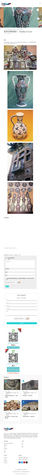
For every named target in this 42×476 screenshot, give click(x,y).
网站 (6, 275)
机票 (4, 446)
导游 (4, 450)
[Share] (38, 10)
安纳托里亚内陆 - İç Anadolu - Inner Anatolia (15, 29)
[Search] (40, 3)
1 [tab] (18, 26)
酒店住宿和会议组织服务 (8, 443)
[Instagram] (27, 462)
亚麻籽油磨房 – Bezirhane (29, 416)
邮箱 (6, 272)
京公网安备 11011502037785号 (22, 469)
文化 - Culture (7, 33)
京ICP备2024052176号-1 (26, 471)
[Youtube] (24, 462)
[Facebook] (19, 462)
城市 (22, 443)
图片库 (5, 459)
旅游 (4, 452)
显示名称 (7, 268)
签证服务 (5, 448)
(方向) (16, 248)
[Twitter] (22, 462)
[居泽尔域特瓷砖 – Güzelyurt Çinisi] (21, 17)
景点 (22, 445)
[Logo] (6, 4)
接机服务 (5, 445)
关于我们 (5, 457)
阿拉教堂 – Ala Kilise (27, 395)
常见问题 (5, 462)
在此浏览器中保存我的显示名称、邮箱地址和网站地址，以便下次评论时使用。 (20, 279)
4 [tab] (22, 26)
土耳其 (5, 29)
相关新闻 (5, 461)
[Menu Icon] (1, 1)
